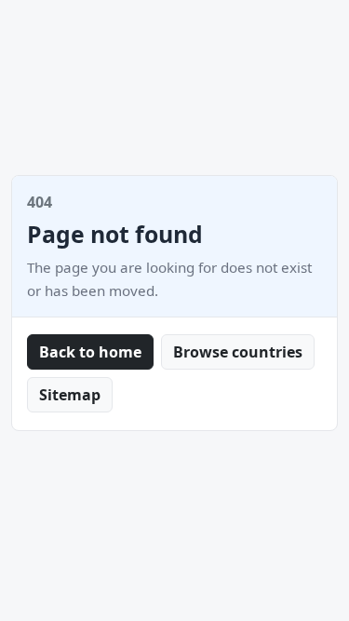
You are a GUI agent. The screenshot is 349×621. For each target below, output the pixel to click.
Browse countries (237, 352)
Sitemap (70, 395)
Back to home (90, 352)
